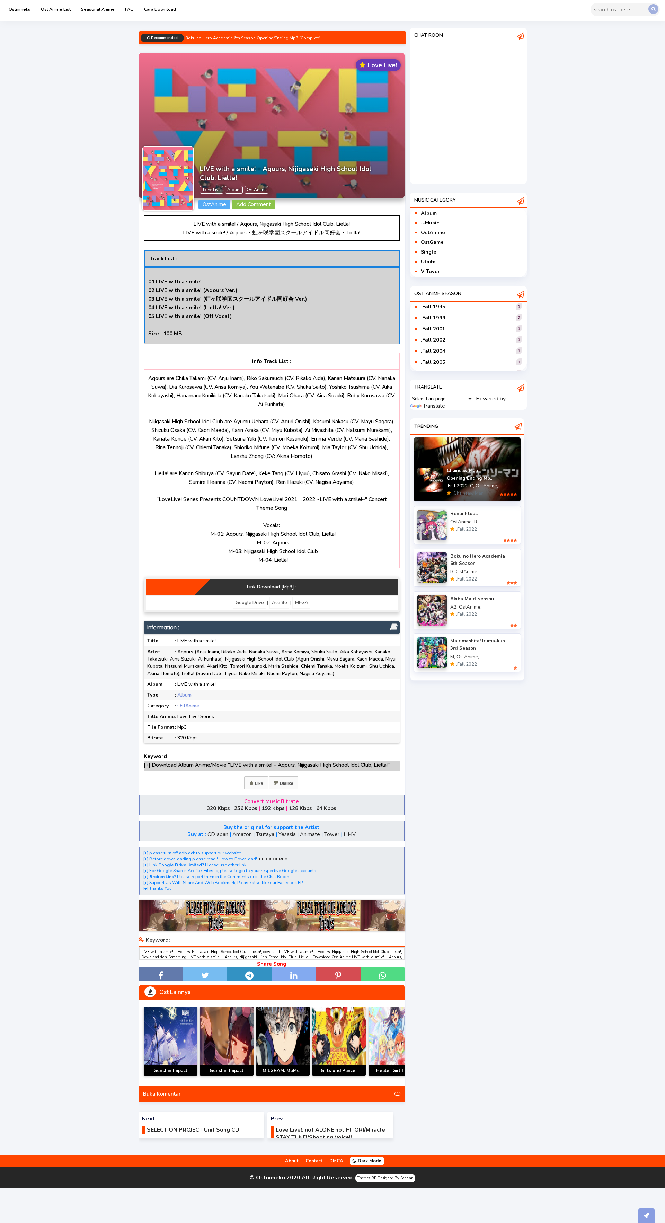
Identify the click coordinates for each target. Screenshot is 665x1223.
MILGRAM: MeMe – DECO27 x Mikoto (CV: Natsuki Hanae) (283, 1075)
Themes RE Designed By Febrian (385, 1178)
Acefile (279, 603)
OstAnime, (487, 485)
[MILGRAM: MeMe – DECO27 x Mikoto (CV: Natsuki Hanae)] (283, 1041)
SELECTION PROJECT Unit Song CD (193, 1130)
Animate (310, 834)
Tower (331, 834)
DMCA (336, 1161)
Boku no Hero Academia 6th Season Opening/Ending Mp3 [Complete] (253, 38)
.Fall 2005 (433, 361)
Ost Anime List (56, 9)
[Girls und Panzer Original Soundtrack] (339, 1041)
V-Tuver (430, 271)
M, (452, 657)
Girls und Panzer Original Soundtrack (339, 1074)
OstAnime (188, 705)
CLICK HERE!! (273, 859)
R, (476, 522)
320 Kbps (218, 808)
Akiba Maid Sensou (472, 598)
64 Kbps (326, 808)
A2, (454, 607)
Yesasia (287, 834)
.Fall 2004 (433, 350)
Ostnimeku (19, 9)
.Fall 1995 (433, 306)
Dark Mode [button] (368, 1161)
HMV (350, 834)
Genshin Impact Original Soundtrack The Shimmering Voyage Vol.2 (170, 1075)
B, (452, 571)
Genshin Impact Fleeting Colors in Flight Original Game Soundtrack (226, 1075)
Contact (313, 1161)
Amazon (242, 834)
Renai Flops (464, 513)
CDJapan (217, 834)
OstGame (432, 242)
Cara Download (160, 9)
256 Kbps (245, 808)
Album (184, 695)
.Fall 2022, (458, 485)
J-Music (430, 222)
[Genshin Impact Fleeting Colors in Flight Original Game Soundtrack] (227, 1041)
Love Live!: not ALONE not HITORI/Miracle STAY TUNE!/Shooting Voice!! (330, 1133)
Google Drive (250, 603)
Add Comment (253, 204)
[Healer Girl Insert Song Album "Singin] (395, 1041)
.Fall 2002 (433, 339)
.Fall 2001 (433, 328)
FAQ (129, 9)
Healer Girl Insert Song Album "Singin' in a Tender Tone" (395, 1075)
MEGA (301, 603)
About (292, 1161)
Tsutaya (265, 834)
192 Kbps (273, 808)
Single (428, 251)
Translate (434, 406)
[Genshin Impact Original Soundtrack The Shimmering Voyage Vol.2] (170, 1041)
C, (472, 485)
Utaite (428, 261)
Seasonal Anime (98, 9)
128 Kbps (300, 808)
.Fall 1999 (433, 317)
